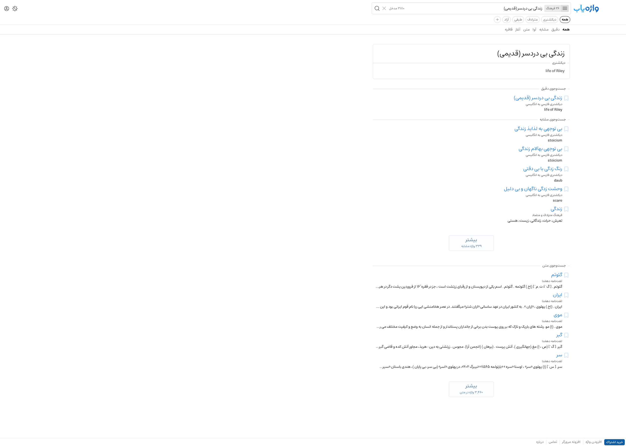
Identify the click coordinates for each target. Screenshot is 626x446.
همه (565, 19)
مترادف (532, 19)
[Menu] (565, 8)
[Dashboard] (6, 8)
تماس (553, 442)
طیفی (518, 19)
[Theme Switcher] (15, 9)
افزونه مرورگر (571, 442)
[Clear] (384, 8)
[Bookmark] (566, 98)
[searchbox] (473, 8)
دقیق (555, 29)
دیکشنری (549, 19)
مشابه (543, 29)
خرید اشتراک (614, 442)
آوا (534, 29)
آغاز (517, 29)
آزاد (506, 19)
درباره (540, 442)
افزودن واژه (594, 442)
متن (526, 29)
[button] (376, 8)
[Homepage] (586, 9)
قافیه (509, 29)
